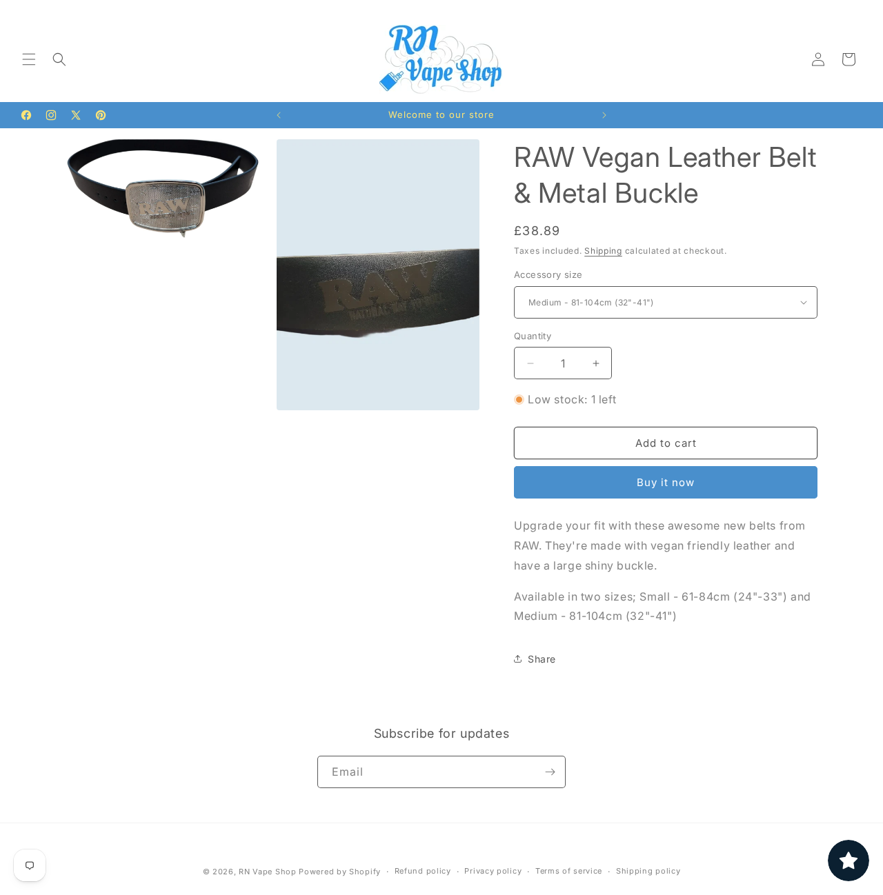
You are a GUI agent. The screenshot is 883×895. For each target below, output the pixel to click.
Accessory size (548, 274)
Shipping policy (648, 871)
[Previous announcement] (279, 115)
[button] (29, 59)
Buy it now (666, 482)
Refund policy (423, 871)
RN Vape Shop (267, 871)
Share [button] (542, 659)
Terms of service (568, 871)
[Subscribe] (550, 772)
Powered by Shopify (340, 871)
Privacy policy (493, 871)
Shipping (603, 250)
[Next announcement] (604, 115)
